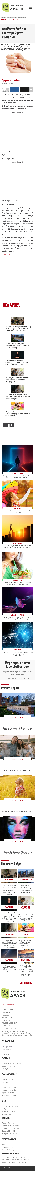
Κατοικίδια (6, 1082)
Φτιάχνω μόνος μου (9, 1131)
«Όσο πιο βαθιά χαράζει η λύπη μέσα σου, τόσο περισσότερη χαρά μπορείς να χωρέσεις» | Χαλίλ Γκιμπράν (17, 853)
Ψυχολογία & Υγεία (18, 717)
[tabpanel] (17, 366)
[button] (30, 9)
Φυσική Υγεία (6, 1114)
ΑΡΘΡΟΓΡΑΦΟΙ (7, 1012)
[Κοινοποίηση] (14, 89)
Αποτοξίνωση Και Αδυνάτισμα (12, 1063)
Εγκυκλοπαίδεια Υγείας (10, 1106)
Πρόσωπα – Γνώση (9, 1139)
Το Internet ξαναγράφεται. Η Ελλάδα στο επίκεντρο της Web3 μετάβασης (18, 618)
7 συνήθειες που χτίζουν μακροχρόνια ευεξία (17, 811)
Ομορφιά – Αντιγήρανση (10, 1128)
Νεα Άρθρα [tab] (11, 305)
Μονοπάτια (6, 1052)
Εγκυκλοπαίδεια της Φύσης (12, 1126)
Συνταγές (5, 1069)
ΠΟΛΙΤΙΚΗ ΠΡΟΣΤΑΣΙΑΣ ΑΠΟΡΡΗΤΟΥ (17, 678)
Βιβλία (26, 934)
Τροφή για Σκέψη (8, 1150)
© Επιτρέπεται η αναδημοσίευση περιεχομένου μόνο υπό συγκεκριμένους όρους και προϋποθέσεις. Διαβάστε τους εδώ (17, 1033)
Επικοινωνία (6, 1026)
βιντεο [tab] (8, 425)
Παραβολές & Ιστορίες (9, 1087)
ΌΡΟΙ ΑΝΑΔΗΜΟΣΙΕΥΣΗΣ (10, 1028)
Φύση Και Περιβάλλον (9, 1134)
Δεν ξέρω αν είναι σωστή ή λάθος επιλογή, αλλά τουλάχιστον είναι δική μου (17, 476)
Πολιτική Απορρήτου (9, 1023)
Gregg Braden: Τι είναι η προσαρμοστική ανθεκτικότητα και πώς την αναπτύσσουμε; (18, 362)
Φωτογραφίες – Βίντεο (9, 1095)
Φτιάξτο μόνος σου (20, 17)
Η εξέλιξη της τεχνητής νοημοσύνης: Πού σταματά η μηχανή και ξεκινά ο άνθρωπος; (17, 654)
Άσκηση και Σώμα (8, 1123)
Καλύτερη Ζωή (9, 879)
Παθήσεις (5, 1109)
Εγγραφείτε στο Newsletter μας (17, 665)
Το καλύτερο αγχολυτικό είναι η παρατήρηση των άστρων (9, 968)
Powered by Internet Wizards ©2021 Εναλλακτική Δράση (19, 1168)
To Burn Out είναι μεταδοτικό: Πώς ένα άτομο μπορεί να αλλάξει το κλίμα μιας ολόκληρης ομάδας (18, 328)
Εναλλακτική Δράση (8, 84)
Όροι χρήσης (6, 1020)
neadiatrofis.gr (7, 254)
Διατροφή (6, 1058)
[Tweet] (24, 89)
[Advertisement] (17, 132)
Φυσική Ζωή (6, 1118)
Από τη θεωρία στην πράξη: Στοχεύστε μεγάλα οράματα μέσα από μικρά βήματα (17, 546)
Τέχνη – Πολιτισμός (8, 1093)
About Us (5, 1015)
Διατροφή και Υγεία (8, 1066)
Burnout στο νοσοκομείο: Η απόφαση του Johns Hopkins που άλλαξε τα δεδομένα (17, 345)
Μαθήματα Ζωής (7, 1085)
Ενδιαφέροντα (9, 934)
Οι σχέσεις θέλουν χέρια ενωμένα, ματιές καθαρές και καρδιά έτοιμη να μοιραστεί (17, 414)
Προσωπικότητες (8, 1147)
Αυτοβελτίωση (25, 907)
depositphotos (7, 1010)
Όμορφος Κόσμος (9, 1074)
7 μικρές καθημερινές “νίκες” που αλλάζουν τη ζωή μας (18, 511)
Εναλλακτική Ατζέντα (10, 1153)
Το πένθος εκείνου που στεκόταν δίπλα (17, 770)
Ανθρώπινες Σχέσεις (9, 1079)
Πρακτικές (5, 1054)
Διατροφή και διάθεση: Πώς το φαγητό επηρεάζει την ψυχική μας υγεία (17, 583)
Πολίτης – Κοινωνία (9, 1090)
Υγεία (4, 1101)
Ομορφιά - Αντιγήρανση (9, 19)
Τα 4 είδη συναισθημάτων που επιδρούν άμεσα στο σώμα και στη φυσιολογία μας (17, 397)
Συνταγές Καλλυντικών (7, 17)
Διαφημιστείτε (7, 1018)
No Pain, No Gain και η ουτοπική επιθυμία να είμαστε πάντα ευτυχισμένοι (17, 380)
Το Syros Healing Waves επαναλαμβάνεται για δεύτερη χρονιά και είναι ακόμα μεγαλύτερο (26, 970)
